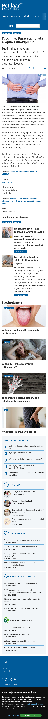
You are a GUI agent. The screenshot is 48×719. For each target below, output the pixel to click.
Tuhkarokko (8, 376)
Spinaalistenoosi (20, 251)
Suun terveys (8, 308)
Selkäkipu (17, 33)
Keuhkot (15, 16)
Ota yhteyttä (6, 668)
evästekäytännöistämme (33, 704)
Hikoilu (6, 342)
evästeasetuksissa (23, 709)
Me (3, 665)
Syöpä (26, 16)
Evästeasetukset (13, 715)
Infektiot (37, 16)
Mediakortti (6, 662)
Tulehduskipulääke (21, 295)
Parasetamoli (7, 33)
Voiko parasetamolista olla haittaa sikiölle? (20, 172)
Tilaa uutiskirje (7, 671)
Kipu (5, 410)
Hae (11, 25)
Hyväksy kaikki (30, 715)
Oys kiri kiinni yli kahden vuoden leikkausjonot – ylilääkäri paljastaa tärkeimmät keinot (22, 201)
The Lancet (7, 182)
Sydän (5, 16)
